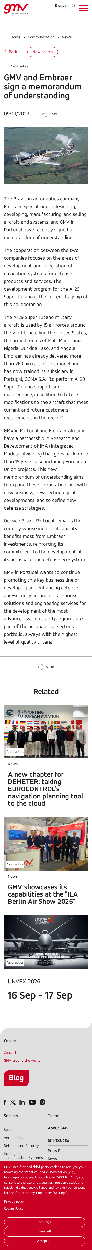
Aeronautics (19, 67)
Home (15, 37)
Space (9, 1130)
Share (54, 114)
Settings (45, 1222)
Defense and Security (21, 1146)
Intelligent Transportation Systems (23, 1156)
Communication (41, 37)
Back (13, 52)
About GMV (58, 1128)
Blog (16, 1078)
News (67, 37)
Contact (10, 1053)
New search (43, 52)
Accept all (45, 1241)
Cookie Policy (14, 1208)
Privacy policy (14, 1201)
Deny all (44, 1232)
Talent (54, 1116)
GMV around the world (22, 1061)
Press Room (57, 1151)
